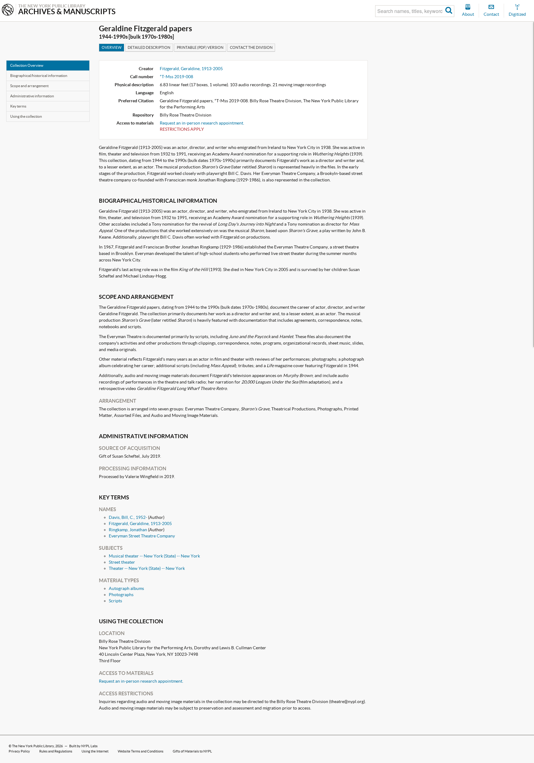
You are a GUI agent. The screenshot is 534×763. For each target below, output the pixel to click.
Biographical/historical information (38, 76)
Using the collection (26, 116)
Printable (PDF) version (200, 47)
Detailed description (149, 47)
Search (448, 11)
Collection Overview (26, 65)
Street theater (122, 562)
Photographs (121, 594)
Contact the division (251, 47)
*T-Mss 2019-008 (176, 76)
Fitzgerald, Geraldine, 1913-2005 (191, 68)
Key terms (18, 106)
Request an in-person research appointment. (202, 123)
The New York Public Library (33, 746)
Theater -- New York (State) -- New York (147, 568)
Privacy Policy (19, 751)
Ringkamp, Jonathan (128, 529)
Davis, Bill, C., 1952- (128, 517)
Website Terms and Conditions (140, 751)
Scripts (115, 600)
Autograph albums (126, 588)
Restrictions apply (182, 129)
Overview (111, 47)
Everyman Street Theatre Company (142, 535)
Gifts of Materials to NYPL (192, 751)
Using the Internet (95, 751)
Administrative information (32, 96)
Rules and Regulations (55, 751)
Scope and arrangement (29, 86)
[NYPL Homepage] (8, 10)
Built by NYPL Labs (83, 746)
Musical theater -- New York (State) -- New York (154, 555)
